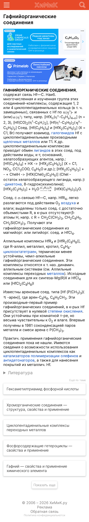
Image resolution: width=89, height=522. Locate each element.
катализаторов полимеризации (31, 356)
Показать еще (44, 485)
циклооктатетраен (19, 251)
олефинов (69, 356)
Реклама (44, 507)
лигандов (42, 150)
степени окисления (65, 311)
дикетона (13, 184)
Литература (20, 372)
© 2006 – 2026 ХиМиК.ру (44, 503)
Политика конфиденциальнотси (44, 515)
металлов (55, 273)
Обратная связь (44, 511)
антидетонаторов (19, 360)
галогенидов (62, 133)
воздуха (68, 203)
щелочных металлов (21, 141)
